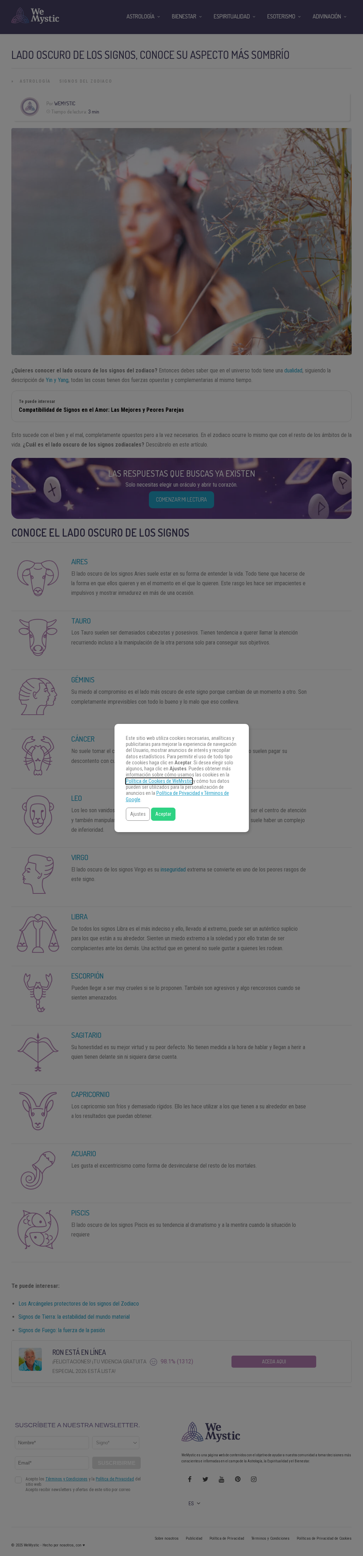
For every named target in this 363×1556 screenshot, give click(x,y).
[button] (138, 814)
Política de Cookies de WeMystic (159, 781)
